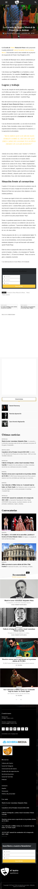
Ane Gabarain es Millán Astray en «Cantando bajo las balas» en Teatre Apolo (19, 690)
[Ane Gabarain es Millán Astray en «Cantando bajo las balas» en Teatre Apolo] (19, 677)
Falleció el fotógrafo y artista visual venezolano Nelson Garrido (19, 630)
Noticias (8, 21)
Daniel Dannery (14, 406)
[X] (15, 42)
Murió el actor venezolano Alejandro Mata (14, 441)
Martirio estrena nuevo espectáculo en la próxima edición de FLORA (19, 660)
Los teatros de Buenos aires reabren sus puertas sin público (9, 307)
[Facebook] (11, 42)
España (4, 471)
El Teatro (19, 665)
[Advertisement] (19, 377)
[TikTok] (18, 728)
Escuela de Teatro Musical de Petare (16, 292)
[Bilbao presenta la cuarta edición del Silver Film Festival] (19, 552)
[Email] (28, 42)
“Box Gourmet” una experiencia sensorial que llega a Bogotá (28, 307)
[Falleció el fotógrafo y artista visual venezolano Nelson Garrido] (19, 617)
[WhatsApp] (20, 42)
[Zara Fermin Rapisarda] (3, 33)
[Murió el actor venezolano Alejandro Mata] (19, 588)
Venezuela (22, 23)
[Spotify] (11, 728)
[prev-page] (16, 700)
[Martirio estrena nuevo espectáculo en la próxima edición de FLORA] (19, 647)
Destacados (6, 449)
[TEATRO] (19, 2)
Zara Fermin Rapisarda (13, 33)
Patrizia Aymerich (15, 413)
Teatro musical (6, 294)
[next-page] (21, 700)
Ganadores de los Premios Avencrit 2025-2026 (15, 452)
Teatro (12, 47)
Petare (28, 292)
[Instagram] (7, 728)
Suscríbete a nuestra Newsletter (15, 271)
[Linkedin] (24, 42)
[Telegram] (32, 42)
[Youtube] (26, 728)
